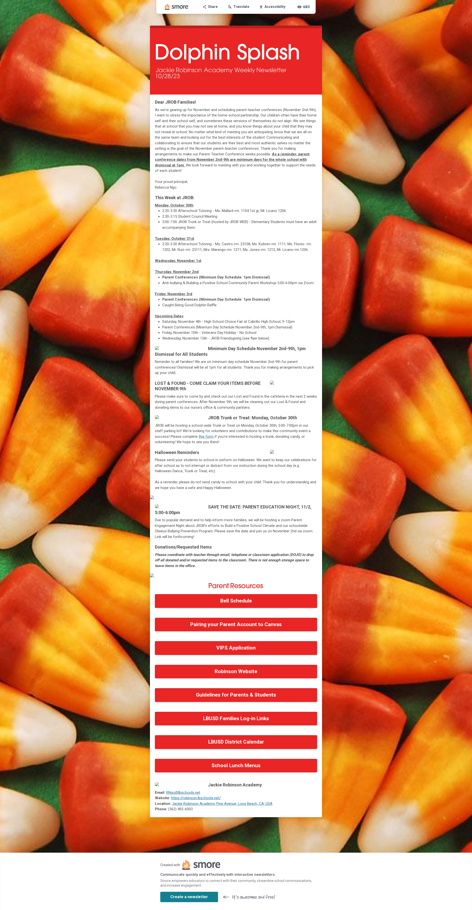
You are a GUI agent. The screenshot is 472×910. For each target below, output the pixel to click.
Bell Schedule (236, 601)
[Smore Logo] (176, 7)
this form (206, 436)
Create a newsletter (189, 896)
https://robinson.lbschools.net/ (196, 798)
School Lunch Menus (236, 765)
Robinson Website (236, 671)
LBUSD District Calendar (236, 742)
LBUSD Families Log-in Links (236, 718)
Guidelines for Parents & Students (236, 695)
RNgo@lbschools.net (183, 792)
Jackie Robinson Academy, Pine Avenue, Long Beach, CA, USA (222, 803)
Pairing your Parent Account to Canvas (236, 624)
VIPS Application (236, 648)
